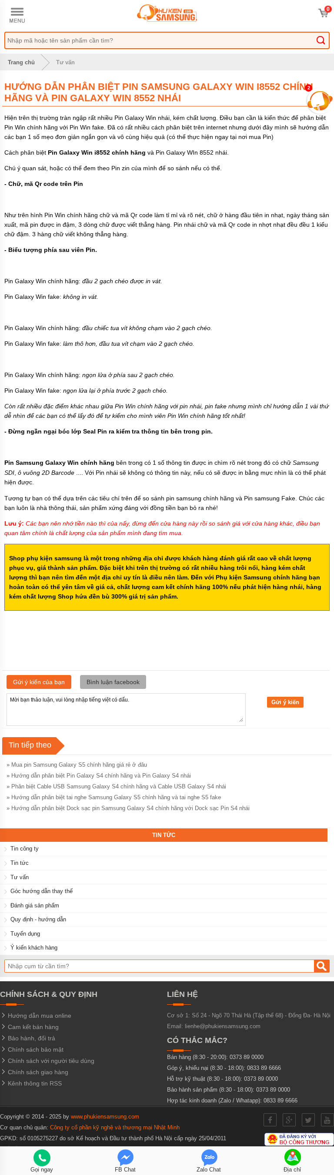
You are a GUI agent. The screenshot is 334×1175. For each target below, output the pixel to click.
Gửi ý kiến (285, 702)
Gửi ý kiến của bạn (39, 682)
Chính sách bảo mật (34, 1049)
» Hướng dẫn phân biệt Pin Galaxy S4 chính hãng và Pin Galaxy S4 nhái (99, 775)
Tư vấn (65, 62)
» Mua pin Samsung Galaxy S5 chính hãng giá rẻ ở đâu (77, 764)
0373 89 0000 (247, 1057)
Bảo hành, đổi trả (30, 1038)
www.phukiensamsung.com (105, 1116)
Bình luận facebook (113, 682)
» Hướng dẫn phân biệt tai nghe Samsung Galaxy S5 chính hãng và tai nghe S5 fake (114, 797)
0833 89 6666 (264, 1068)
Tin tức (19, 863)
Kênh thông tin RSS (34, 1083)
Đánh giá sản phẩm (34, 905)
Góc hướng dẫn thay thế (41, 891)
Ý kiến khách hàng (33, 947)
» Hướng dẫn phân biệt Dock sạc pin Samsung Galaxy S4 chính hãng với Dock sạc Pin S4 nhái (128, 808)
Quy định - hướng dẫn (38, 919)
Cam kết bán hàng (32, 1026)
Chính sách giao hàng (37, 1072)
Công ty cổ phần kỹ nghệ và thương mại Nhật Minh (115, 1127)
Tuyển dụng (25, 933)
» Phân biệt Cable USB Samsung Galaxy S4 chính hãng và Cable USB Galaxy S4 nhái (116, 786)
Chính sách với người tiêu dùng (50, 1060)
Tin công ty (24, 848)
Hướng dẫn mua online (38, 1015)
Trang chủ (20, 62)
